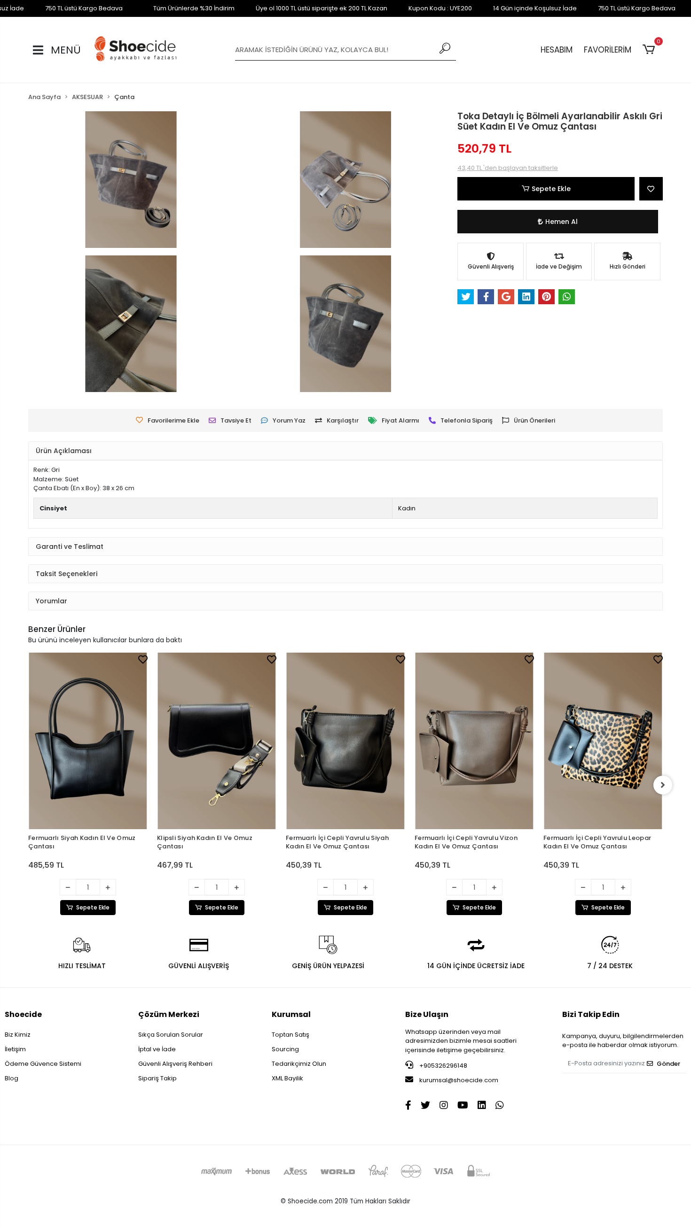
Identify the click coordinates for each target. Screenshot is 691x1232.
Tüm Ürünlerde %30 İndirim (194, 8)
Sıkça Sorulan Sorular (170, 1034)
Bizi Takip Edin (591, 1014)
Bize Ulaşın (426, 1014)
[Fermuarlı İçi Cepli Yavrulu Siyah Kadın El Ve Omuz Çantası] (345, 741)
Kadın (407, 508)
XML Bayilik (287, 1078)
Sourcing (285, 1049)
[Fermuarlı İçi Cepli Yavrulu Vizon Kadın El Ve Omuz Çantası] (474, 741)
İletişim (15, 1049)
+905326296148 (442, 1065)
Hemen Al (561, 221)
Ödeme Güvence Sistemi (43, 1063)
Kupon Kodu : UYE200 (440, 8)
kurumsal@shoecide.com (458, 1080)
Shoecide (23, 1014)
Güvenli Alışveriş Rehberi (175, 1063)
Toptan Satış (290, 1034)
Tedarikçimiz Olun (299, 1063)
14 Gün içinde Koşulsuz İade (535, 8)
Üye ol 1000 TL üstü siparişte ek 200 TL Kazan (321, 8)
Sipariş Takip (157, 1078)
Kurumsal (291, 1014)
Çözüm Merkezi (168, 1014)
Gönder (668, 1063)
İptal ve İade (157, 1049)
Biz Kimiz (18, 1034)
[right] (662, 785)
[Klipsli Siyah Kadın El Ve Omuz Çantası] (216, 741)
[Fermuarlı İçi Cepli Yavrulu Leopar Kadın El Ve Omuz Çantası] (603, 741)
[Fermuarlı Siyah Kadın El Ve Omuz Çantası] (88, 741)
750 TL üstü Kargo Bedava (84, 8)
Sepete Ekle (551, 188)
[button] (650, 50)
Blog (11, 1078)
